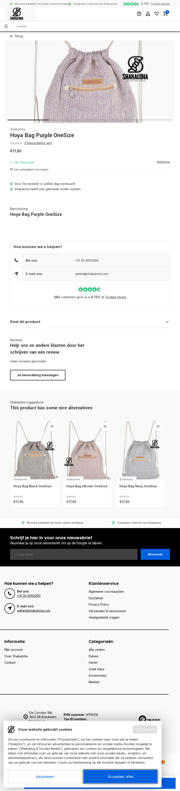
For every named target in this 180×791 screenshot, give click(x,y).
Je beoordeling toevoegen (37, 375)
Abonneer (155, 554)
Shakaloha (17, 129)
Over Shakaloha (16, 656)
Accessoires (97, 675)
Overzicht (147, 729)
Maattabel (163, 161)
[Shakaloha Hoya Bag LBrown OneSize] (87, 450)
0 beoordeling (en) (38, 143)
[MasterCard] (162, 763)
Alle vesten (97, 649)
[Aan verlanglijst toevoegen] (52, 426)
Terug (18, 36)
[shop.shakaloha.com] (21, 14)
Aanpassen (45, 776)
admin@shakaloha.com (91, 274)
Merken (94, 682)
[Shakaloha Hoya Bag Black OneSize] (34, 450)
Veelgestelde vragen (104, 617)
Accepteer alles (120, 776)
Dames (94, 656)
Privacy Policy (99, 604)
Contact (10, 662)
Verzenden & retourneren (107, 611)
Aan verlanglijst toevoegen (31, 169)
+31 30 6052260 (87, 260)
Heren (93, 662)
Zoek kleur (96, 669)
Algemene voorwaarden (106, 591)
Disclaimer (96, 598)
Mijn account (13, 649)
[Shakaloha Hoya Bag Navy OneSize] (140, 450)
